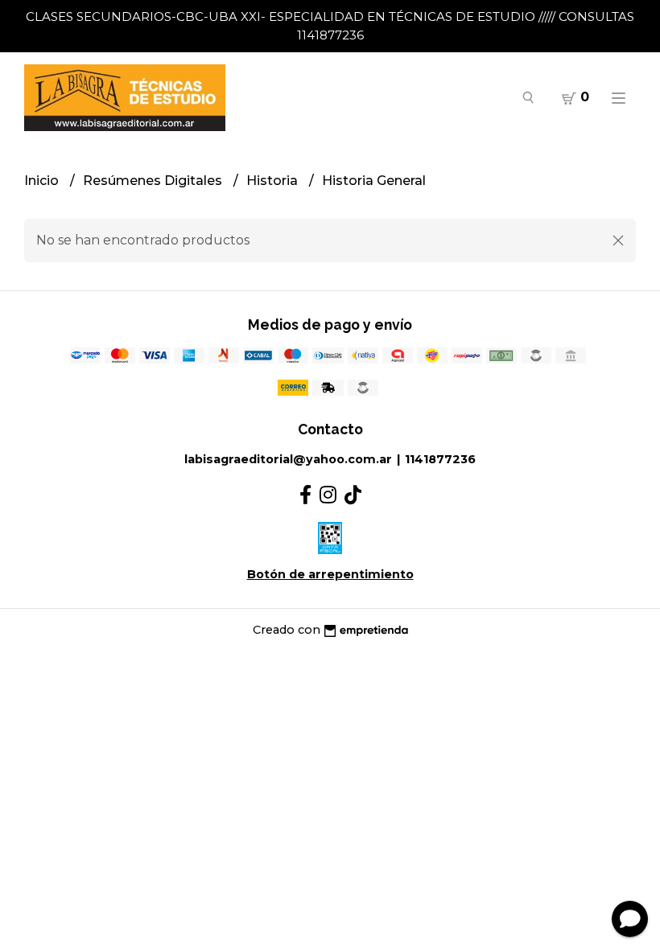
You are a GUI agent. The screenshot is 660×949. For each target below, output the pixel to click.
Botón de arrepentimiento (330, 574)
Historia (273, 180)
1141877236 (440, 459)
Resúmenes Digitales (154, 180)
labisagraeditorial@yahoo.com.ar (288, 459)
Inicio (43, 180)
